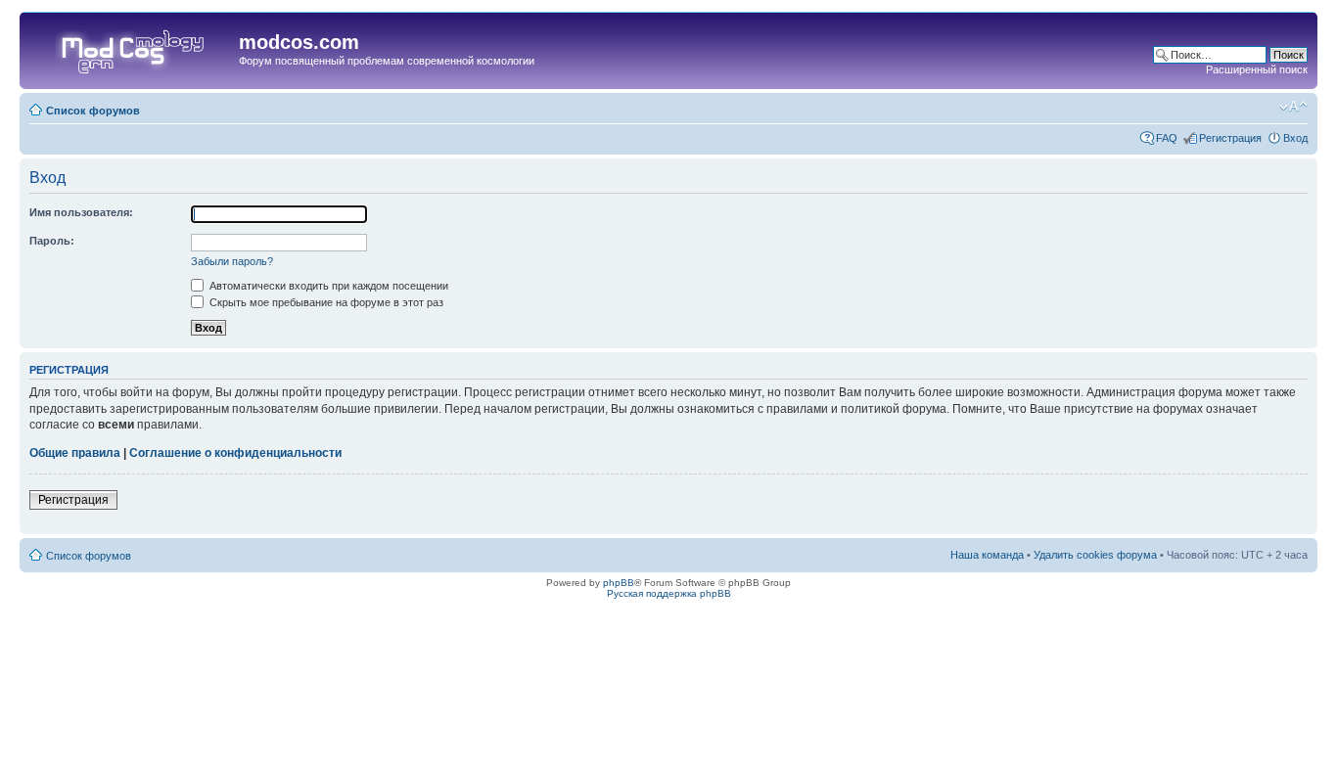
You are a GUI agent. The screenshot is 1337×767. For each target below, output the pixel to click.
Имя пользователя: (81, 212)
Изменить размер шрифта (1293, 106)
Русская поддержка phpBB (669, 593)
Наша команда (987, 555)
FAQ (1166, 138)
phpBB (618, 582)
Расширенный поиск (1257, 69)
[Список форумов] (131, 48)
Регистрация (1230, 138)
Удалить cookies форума (1095, 555)
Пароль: (51, 241)
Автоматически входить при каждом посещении (327, 286)
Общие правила (74, 453)
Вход (1295, 138)
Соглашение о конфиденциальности (235, 453)
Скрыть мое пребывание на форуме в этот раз (325, 302)
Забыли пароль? (232, 261)
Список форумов (93, 110)
